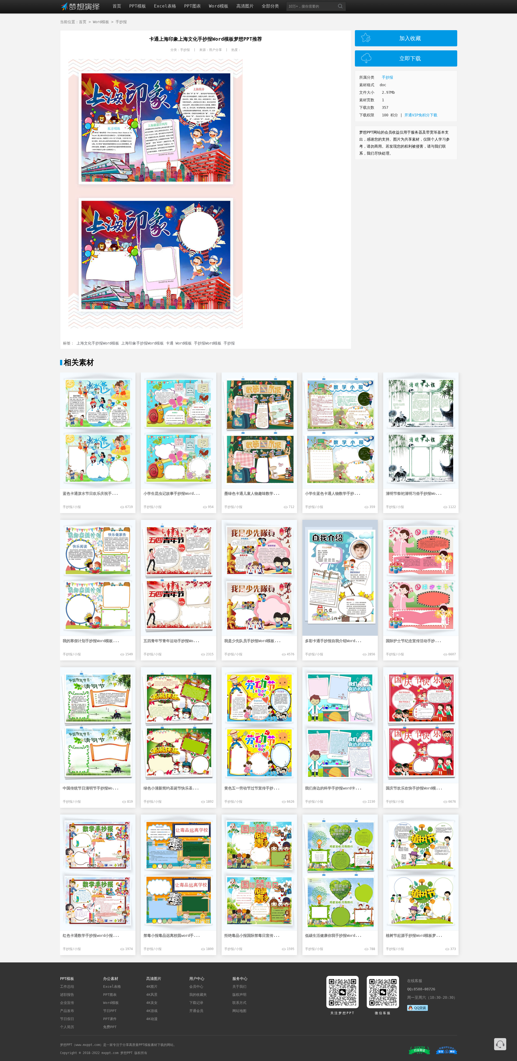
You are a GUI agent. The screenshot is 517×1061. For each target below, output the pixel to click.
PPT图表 (192, 6)
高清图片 (245, 6)
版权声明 (239, 995)
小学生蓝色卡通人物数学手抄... (333, 493)
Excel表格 (165, 6)
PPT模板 (137, 6)
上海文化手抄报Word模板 (97, 343)
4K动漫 (152, 1019)
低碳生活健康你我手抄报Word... (333, 935)
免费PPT (110, 1027)
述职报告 (67, 995)
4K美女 (152, 1003)
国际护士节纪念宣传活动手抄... (413, 641)
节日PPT (110, 1011)
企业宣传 (67, 1003)
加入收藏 (410, 38)
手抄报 (121, 22)
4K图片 (152, 987)
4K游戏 (152, 1011)
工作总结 (67, 987)
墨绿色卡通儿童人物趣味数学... (252, 493)
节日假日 (67, 1019)
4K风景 (152, 995)
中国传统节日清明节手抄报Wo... (91, 788)
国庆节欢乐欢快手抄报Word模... (414, 788)
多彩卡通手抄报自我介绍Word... (333, 641)
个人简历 (67, 1027)
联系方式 (239, 1003)
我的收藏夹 (198, 995)
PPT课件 (110, 1019)
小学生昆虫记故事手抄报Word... (172, 493)
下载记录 (196, 1003)
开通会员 (196, 1011)
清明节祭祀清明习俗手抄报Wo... (414, 493)
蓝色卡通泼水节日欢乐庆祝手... (90, 493)
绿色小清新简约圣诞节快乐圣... (171, 788)
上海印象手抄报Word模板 (142, 343)
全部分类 (270, 6)
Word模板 (218, 6)
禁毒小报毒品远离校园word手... (172, 935)
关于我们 (239, 987)
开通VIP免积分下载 (420, 115)
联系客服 (500, 1044)
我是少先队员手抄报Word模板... (252, 641)
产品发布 (67, 1011)
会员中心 (196, 987)
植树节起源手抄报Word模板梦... (414, 935)
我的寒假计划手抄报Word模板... (91, 641)
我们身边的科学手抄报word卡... (333, 788)
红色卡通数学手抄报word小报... (91, 935)
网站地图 (239, 1011)
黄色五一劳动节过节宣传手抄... (252, 788)
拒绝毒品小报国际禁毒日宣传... (252, 935)
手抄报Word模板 (207, 343)
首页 (117, 6)
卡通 (169, 343)
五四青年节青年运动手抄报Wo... (172, 641)
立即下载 (410, 58)
